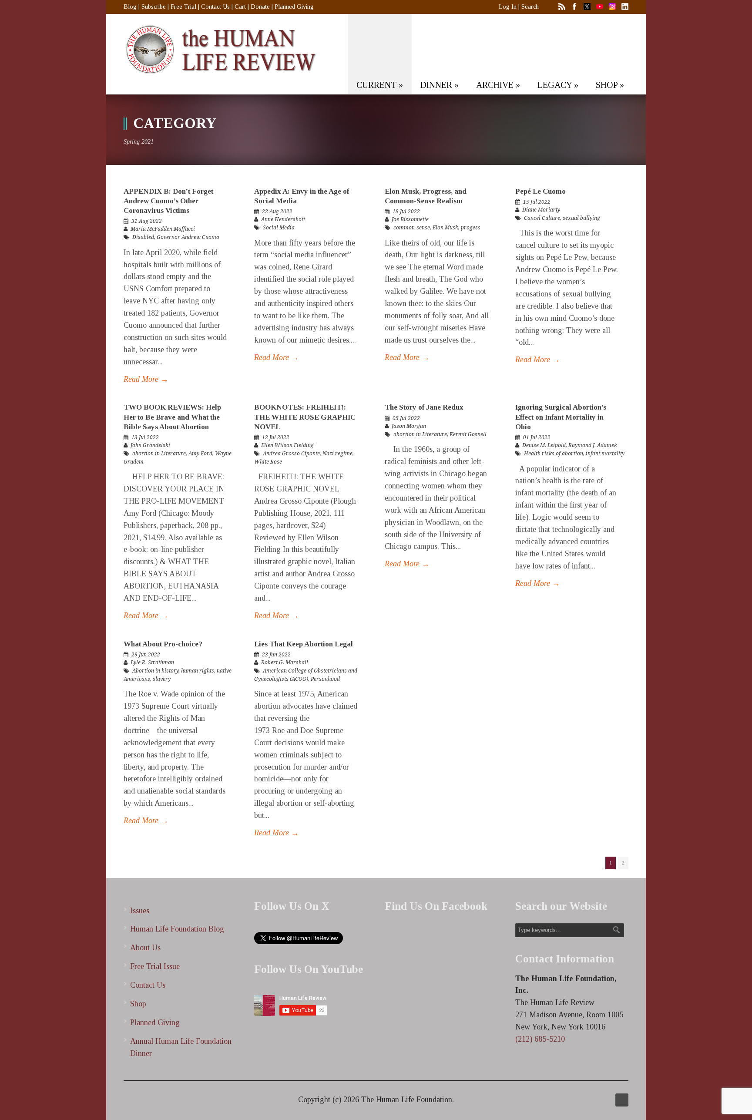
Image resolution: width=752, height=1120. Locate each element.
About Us (145, 947)
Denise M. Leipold (544, 445)
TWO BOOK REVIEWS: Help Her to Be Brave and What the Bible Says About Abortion (172, 417)
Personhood (325, 679)
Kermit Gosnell (468, 434)
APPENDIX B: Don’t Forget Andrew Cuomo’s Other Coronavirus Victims (168, 201)
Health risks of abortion (553, 454)
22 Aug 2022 (277, 212)
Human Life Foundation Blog (177, 929)
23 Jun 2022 (276, 655)
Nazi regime (337, 454)
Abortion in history (155, 671)
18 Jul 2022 (406, 212)
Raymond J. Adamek (592, 445)
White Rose (268, 462)
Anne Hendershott (283, 219)
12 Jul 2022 (275, 437)
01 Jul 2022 (537, 437)
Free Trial (183, 6)
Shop (138, 1003)
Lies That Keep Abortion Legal (303, 644)
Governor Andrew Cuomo (188, 237)
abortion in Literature (159, 454)
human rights (197, 671)
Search (530, 6)
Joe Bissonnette (410, 219)
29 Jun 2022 (145, 655)
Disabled (143, 237)
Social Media (279, 228)
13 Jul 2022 (145, 437)
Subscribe (153, 6)
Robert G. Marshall (284, 662)
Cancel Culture (542, 218)
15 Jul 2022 (537, 202)
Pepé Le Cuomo (540, 191)
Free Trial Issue (155, 966)
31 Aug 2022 (146, 221)
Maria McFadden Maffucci (163, 229)
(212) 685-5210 (540, 1039)
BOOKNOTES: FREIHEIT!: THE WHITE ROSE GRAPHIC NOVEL (305, 417)
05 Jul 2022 (406, 418)
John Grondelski (150, 445)
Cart (240, 6)
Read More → (146, 379)
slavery (162, 679)
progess (470, 228)
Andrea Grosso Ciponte (291, 454)
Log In (508, 6)
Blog (130, 6)
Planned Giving (294, 6)
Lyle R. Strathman (152, 662)
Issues (139, 910)
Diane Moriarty (541, 210)
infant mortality (605, 454)
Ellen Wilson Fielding (287, 445)
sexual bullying (581, 218)
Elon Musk (445, 228)
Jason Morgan (409, 426)
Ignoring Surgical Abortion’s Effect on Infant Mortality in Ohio (560, 417)
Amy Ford (200, 454)
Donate (260, 6)
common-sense (411, 228)
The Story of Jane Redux (424, 407)
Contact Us (215, 6)
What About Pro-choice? (163, 644)
